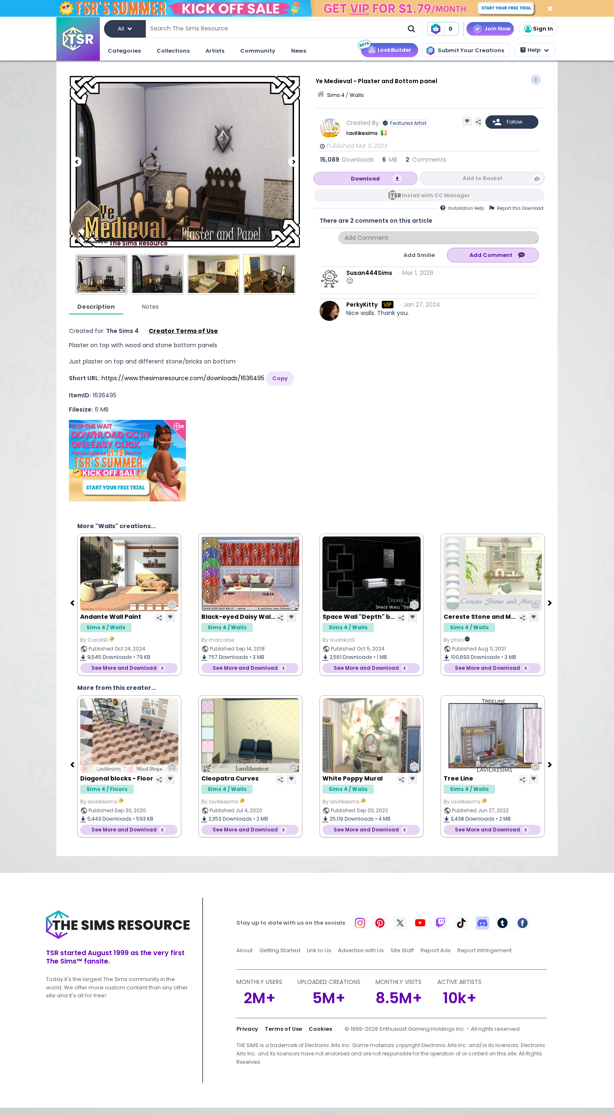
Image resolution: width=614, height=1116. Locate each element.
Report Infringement (484, 950)
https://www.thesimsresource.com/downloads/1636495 (182, 378)
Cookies (320, 1029)
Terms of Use (283, 1029)
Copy (280, 378)
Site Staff (402, 950)
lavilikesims (362, 133)
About (244, 950)
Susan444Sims (369, 273)
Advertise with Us (361, 950)
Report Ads (436, 950)
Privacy (247, 1029)
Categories (124, 51)
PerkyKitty (362, 304)
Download (365, 178)
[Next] (293, 162)
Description (96, 307)
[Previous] (76, 162)
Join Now (497, 29)
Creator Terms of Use (183, 331)
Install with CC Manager (436, 195)
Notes (150, 307)
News (298, 51)
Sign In (543, 29)
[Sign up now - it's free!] (127, 460)
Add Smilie (419, 255)
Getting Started (279, 950)
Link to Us (319, 950)
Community (257, 51)
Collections (173, 51)
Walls (357, 95)
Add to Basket (482, 178)
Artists (215, 51)
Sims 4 (336, 95)
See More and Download (124, 667)
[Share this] (478, 122)
